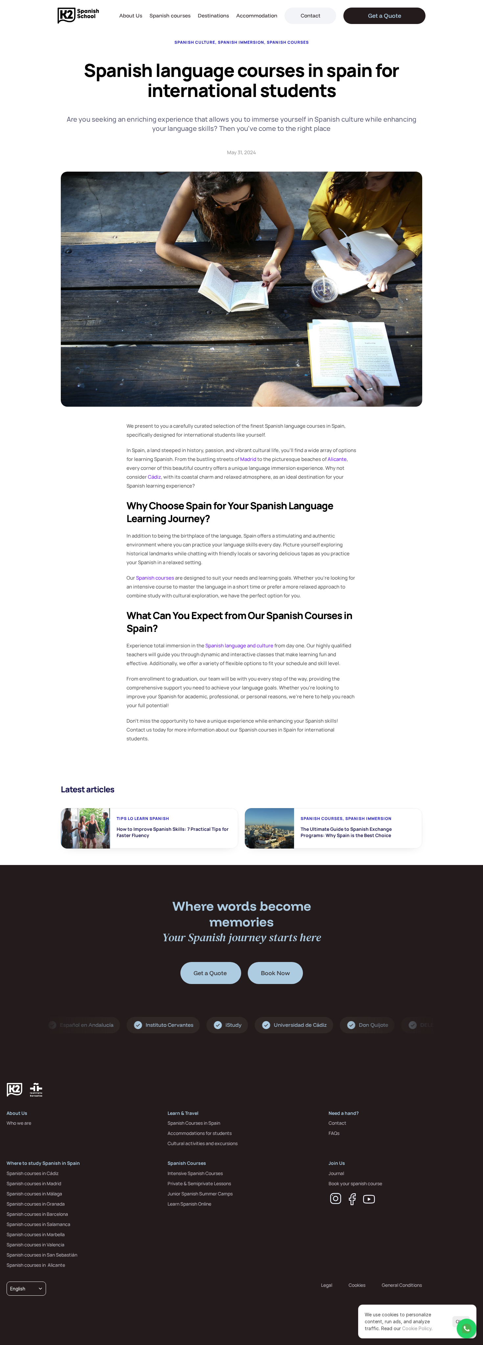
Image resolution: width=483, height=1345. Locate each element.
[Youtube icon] (369, 1199)
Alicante (337, 459)
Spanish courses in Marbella (36, 1234)
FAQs (334, 1133)
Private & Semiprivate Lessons (199, 1183)
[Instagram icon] (336, 1199)
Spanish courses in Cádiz (32, 1173)
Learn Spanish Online (189, 1204)
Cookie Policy (416, 1328)
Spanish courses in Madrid (34, 1183)
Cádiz (154, 476)
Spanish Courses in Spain (194, 1123)
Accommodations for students (200, 1133)
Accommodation (256, 15)
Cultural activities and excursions (203, 1143)
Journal (336, 1173)
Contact (337, 1123)
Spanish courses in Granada (36, 1204)
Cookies (357, 1285)
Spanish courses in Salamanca (38, 1224)
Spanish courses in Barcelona (37, 1214)
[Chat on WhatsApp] (466, 1328)
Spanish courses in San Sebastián (42, 1255)
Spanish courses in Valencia (35, 1244)
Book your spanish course (355, 1183)
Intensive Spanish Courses (195, 1173)
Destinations (213, 15)
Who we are (19, 1123)
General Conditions (402, 1285)
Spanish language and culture (239, 645)
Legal (326, 1285)
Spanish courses (170, 15)
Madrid (248, 459)
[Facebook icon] (352, 1199)
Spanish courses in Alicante (36, 1265)
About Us (130, 15)
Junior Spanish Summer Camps (200, 1193)
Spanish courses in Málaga (34, 1193)
